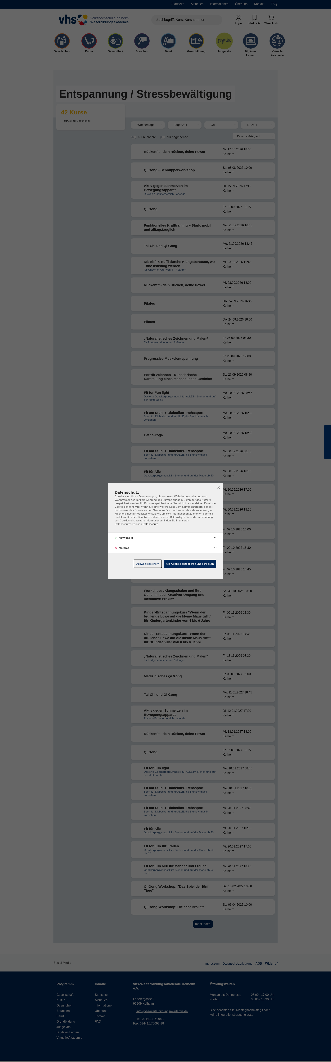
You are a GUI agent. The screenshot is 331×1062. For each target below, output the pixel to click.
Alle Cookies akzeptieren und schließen (190, 563)
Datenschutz (150, 523)
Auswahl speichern (147, 563)
